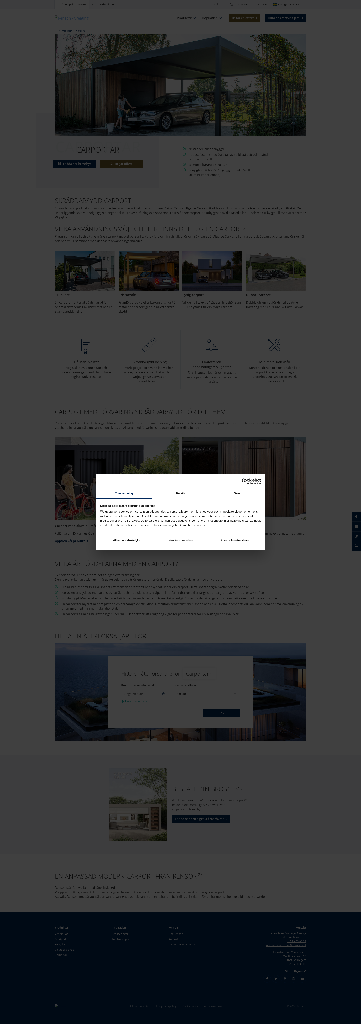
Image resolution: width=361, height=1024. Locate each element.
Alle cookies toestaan (235, 540)
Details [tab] (180, 493)
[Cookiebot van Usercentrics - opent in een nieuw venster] (244, 481)
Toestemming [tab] (124, 493)
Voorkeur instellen (181, 540)
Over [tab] (237, 493)
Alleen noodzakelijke (126, 540)
